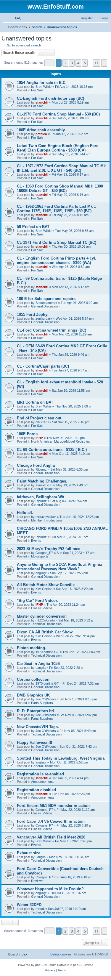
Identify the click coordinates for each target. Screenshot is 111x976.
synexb (41, 485)
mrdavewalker (46, 517)
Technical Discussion (46, 624)
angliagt (41, 573)
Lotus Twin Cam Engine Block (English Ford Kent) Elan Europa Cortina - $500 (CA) (58, 147)
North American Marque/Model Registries (60, 441)
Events (36, 540)
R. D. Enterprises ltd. (36, 711)
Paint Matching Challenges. (42, 481)
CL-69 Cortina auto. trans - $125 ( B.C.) (52, 449)
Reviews (37, 881)
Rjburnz (41, 469)
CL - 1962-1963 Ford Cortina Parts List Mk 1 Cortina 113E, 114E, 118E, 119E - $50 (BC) (56, 208)
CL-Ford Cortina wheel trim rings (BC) (51, 330)
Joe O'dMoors (46, 699)
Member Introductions (46, 520)
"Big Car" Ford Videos (37, 600)
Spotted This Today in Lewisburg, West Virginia (60, 758)
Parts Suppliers (42, 703)
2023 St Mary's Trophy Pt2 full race (48, 548)
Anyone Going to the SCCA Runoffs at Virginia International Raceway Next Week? (59, 566)
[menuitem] (16, 18)
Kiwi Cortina (44, 589)
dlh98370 (42, 422)
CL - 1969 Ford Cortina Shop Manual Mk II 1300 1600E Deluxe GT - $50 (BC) (60, 188)
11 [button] (96, 62)
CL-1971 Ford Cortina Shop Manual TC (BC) (56, 242)
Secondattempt (46, 302)
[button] (49, 63)
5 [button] (85, 62)
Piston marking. (31, 648)
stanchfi (42, 102)
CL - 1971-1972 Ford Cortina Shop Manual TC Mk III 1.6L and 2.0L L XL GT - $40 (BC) (61, 168)
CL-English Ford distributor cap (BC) (50, 98)
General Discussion (45, 306)
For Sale (37, 90)
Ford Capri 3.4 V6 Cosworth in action (51, 821)
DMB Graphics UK (33, 695)
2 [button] (65, 62)
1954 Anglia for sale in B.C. (42, 82)
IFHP (39, 438)
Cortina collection (33, 679)
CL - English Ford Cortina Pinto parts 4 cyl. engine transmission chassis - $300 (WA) (56, 260)
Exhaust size (28, 853)
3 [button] (72, 62)
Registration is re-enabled (40, 774)
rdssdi (40, 909)
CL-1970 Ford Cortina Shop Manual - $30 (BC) (58, 114)
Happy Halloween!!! (34, 742)
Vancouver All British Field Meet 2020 (51, 837)
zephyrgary (44, 318)
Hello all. (25, 512)
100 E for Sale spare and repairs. (47, 298)
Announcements (42, 781)
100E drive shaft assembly (41, 130)
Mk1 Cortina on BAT (35, 402)
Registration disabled (36, 790)
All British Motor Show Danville (46, 585)
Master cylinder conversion (42, 616)
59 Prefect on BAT (33, 226)
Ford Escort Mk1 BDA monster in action (53, 805)
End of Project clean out (39, 418)
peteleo (41, 134)
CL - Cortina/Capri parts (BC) (43, 366)
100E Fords (27, 434)
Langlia (41, 667)
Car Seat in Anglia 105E (38, 663)
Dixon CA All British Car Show (45, 632)
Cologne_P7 (44, 553)
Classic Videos (41, 608)
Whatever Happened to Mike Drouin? (50, 889)
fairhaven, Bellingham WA (40, 497)
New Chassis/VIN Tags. (38, 726)
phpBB (40, 964)
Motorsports (40, 556)
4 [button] (78, 62)
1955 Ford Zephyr (33, 314)
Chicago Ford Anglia (36, 465)
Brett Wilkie (44, 86)
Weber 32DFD (29, 904)
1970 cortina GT (47, 652)
